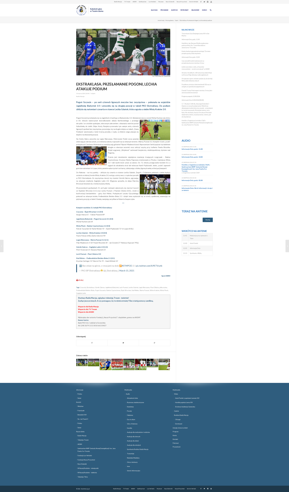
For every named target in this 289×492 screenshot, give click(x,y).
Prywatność (177, 447)
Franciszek (81, 410)
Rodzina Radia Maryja (181, 415)
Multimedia (128, 390)
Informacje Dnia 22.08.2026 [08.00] (193, 100)
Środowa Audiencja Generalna (185, 407)
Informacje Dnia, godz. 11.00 (191, 39)
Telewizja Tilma (83, 477)
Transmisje (130, 454)
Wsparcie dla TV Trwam (87, 309)
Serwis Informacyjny (133, 471)
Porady (129, 411)
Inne (128, 466)
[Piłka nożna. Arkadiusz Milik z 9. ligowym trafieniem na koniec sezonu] (129, 364)
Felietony (130, 415)
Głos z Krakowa (132, 424)
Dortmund (178, 424)
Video (176, 394)
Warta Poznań (144, 290)
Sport (176, 20)
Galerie (176, 411)
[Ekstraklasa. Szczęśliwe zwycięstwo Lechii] (152, 363)
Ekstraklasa (90, 287)
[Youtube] (211, 1)
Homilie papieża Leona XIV (184, 402)
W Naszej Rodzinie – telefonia (87, 472)
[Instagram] (207, 1)
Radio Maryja (118, 1)
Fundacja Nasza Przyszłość (86, 460)
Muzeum (160, 1)
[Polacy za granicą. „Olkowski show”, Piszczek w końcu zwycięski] (93, 362)
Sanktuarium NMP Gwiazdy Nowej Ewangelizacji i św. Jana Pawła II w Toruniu (96, 449)
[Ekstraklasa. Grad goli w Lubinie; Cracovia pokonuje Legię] (105, 364)
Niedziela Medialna (133, 458)
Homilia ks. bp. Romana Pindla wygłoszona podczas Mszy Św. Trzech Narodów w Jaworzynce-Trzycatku (195, 45)
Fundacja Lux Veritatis (85, 455)
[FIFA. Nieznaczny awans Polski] (117, 364)
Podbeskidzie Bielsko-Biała (85, 290)
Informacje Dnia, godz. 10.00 (191, 57)
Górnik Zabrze (100, 287)
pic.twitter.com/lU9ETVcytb (149, 266)
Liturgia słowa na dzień (180, 428)
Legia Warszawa (144, 287)
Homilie (129, 428)
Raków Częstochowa (113, 290)
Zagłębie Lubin (81, 293)
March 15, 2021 (126, 270)
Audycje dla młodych (134, 445)
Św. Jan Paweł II (83, 419)
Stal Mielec (135, 290)
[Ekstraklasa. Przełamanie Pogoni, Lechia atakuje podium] (123, 52)
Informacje (79, 390)
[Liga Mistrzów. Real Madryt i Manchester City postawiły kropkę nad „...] (287, 246)
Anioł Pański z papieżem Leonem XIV (187, 398)
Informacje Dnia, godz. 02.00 (192, 180)
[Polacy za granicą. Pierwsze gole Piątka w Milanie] (164, 364)
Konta (175, 435)
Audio (186, 140)
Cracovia (83, 287)
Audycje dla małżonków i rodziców (138, 432)
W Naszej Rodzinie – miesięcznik (88, 468)
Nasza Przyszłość (182, 1)
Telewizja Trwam (83, 440)
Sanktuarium (142, 1)
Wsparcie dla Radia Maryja (88, 307)
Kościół (78, 402)
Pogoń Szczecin (100, 290)
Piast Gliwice (154, 287)
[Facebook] (201, 1)
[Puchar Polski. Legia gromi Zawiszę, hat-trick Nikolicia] (82, 362)
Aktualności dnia (132, 398)
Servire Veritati (193, 1)
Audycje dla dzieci (133, 441)
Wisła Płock (164, 290)
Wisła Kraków (154, 290)
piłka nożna (163, 287)
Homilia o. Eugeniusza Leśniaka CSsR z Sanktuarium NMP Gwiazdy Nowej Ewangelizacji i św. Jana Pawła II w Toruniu (197, 123)
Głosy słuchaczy (132, 462)
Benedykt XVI (82, 415)
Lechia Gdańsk (133, 287)
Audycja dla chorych (133, 436)
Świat (79, 398)
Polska (80, 394)
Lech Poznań (123, 287)
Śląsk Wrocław (126, 290)
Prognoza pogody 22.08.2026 (191, 96)
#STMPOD (127, 266)
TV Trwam (127, 1)
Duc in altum (131, 419)
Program (175, 431)
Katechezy (130, 407)
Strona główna (169, 20)
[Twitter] (204, 1)
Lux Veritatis (152, 1)
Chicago (178, 419)
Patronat (176, 443)
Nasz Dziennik (170, 1)
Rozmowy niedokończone (135, 402)
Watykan (80, 406)
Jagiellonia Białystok (112, 287)
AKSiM (134, 1)
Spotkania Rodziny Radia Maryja (137, 449)
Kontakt (175, 439)
